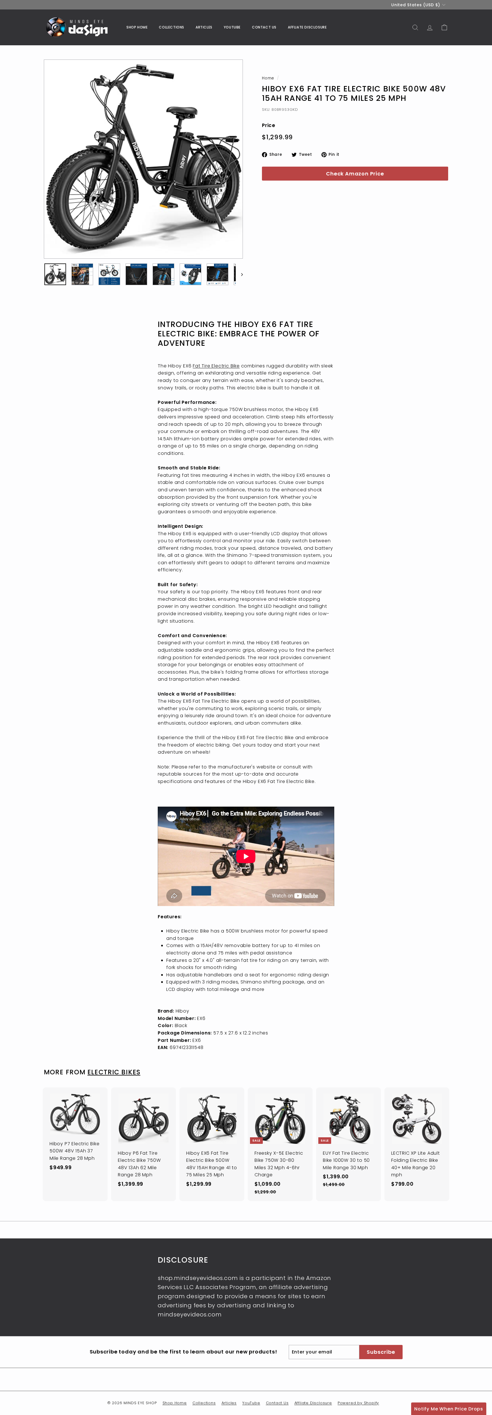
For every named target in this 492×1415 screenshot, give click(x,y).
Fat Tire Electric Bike (216, 366)
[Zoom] (143, 159)
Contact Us (264, 27)
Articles (204, 27)
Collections (171, 27)
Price (268, 125)
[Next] (239, 274)
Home (268, 78)
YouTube (232, 27)
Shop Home (136, 27)
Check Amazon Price (355, 173)
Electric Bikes (113, 1072)
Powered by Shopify (358, 1403)
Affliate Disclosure (307, 27)
